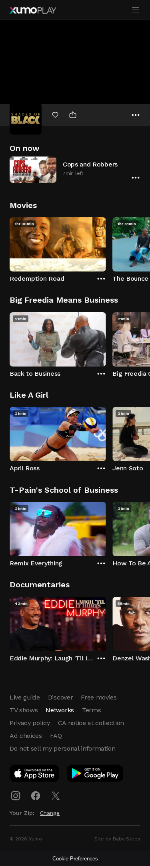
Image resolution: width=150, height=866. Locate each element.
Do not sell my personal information (63, 748)
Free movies (98, 697)
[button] (75, 169)
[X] (56, 796)
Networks (60, 710)
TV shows (24, 710)
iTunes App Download (34, 775)
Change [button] (50, 813)
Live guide (25, 697)
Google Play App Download (95, 775)
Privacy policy (30, 723)
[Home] (33, 10)
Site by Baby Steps (117, 839)
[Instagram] (16, 796)
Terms (91, 710)
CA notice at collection (91, 723)
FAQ (56, 735)
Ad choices (26, 735)
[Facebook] (36, 796)
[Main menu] (135, 10)
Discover (60, 697)
